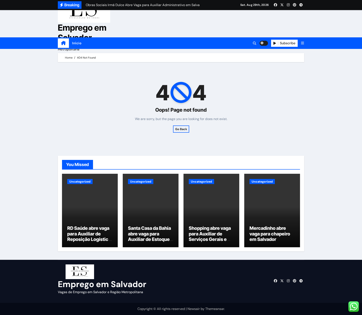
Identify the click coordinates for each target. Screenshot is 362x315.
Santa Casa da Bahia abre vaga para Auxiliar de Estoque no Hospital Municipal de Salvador (149, 242)
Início (76, 43)
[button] (302, 43)
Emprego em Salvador (82, 32)
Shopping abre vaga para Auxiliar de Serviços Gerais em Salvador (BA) (210, 236)
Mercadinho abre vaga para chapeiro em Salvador (270, 233)
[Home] (63, 43)
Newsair (193, 309)
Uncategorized (79, 181)
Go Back (181, 129)
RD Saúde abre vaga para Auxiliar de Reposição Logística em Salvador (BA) (89, 236)
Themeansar (214, 309)
